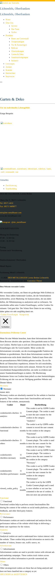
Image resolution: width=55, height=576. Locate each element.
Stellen (14, 32)
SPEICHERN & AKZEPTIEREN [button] (13, 574)
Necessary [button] (4, 386)
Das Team (15, 29)
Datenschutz (10, 73)
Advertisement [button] (6, 546)
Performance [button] (5, 514)
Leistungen (10, 64)
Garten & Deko (17, 54)
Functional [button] (4, 498)
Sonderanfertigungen (19, 57)
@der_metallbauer (18, 222)
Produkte (9, 35)
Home (8, 20)
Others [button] (2, 562)
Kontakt (9, 70)
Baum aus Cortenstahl (20, 39)
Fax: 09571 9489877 (8, 206)
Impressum (10, 76)
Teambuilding (11, 189)
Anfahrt (9, 67)
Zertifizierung (11, 185)
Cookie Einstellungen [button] (9, 315)
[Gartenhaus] (6, 123)
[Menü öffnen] (1, 82)
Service (14, 26)
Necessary (7, 389)
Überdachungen (17, 51)
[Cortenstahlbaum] (27, 172)
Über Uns (9, 23)
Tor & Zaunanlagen (19, 45)
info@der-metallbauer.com (10, 213)
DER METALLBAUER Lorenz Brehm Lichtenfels (28, 278)
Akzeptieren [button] (24, 315)
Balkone (14, 48)
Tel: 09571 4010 (6, 203)
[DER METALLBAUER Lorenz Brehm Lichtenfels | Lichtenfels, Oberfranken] (9, 3)
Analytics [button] (3, 530)
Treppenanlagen (17, 42)
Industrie (14, 61)
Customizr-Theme (35, 281)
